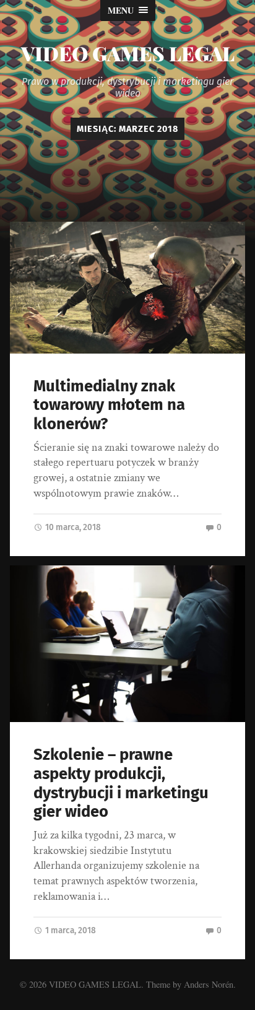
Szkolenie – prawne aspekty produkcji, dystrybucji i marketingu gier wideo (121, 783)
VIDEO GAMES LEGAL (128, 53)
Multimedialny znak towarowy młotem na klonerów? (109, 405)
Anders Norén (208, 984)
